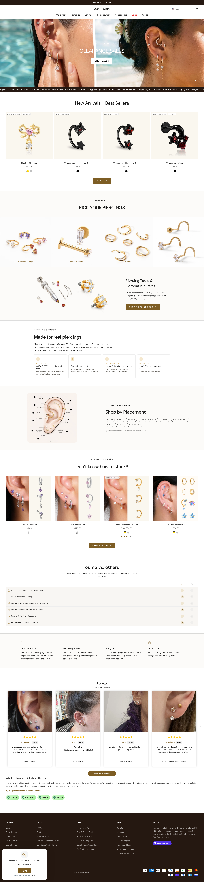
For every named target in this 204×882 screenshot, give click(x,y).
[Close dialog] (145, 413)
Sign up (125, 454)
